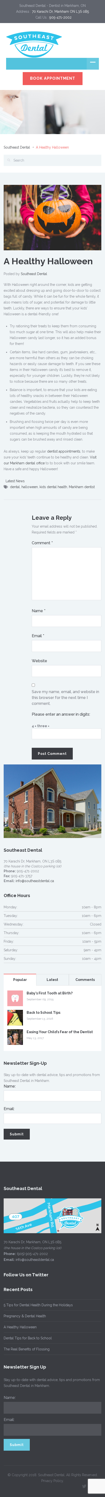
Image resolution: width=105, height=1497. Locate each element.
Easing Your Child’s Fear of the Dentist (60, 1032)
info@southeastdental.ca (35, 881)
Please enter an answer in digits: (61, 714)
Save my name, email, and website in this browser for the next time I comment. (65, 697)
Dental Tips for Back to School (28, 1338)
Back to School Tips (43, 1013)
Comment (42, 543)
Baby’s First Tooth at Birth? (50, 993)
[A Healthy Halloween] (52, 217)
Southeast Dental (17, 147)
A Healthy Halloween (20, 1327)
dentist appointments (63, 451)
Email (38, 636)
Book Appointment (52, 78)
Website (39, 661)
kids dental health (53, 487)
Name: (10, 1086)
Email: (9, 1108)
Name (38, 611)
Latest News (15, 481)
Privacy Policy (52, 1481)
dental (15, 487)
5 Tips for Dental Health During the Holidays (38, 1305)
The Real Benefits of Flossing (27, 1349)
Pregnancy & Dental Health (25, 1316)
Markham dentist (82, 487)
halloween (29, 487)
